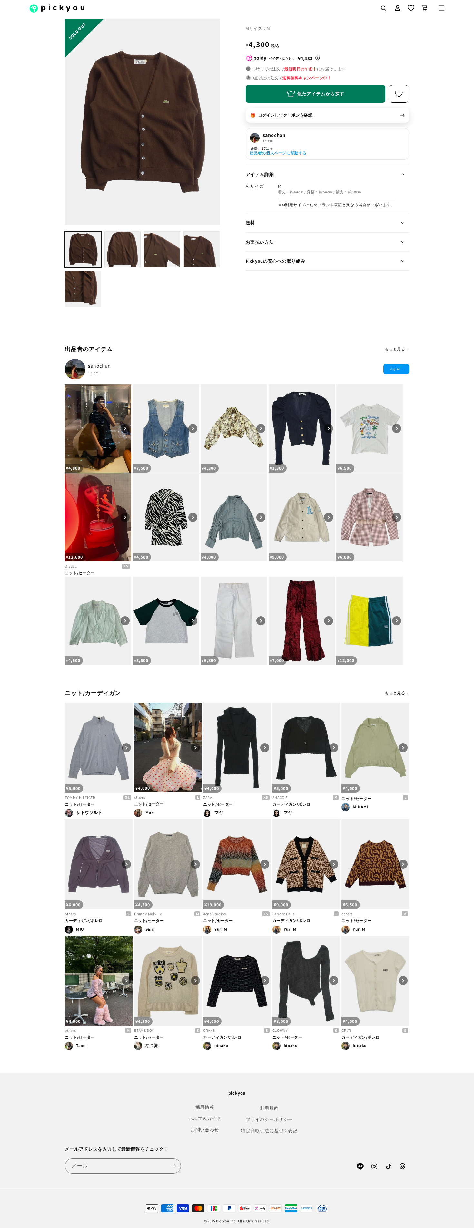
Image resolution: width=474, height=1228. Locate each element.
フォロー (396, 369)
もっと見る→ (397, 349)
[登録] (173, 1166)
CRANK (209, 1030)
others (139, 797)
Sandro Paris (283, 913)
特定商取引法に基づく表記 (269, 1131)
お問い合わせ (205, 1130)
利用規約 (269, 1108)
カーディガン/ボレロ (291, 804)
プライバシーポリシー (269, 1119)
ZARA (207, 797)
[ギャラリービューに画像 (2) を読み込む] (122, 249)
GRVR (346, 1030)
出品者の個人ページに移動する (278, 152)
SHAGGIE (280, 797)
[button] (441, 8)
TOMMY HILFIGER (80, 797)
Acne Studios (214, 913)
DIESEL (71, 566)
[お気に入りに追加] (399, 94)
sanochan (99, 365)
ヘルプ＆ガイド (204, 1118)
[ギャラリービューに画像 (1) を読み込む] (83, 249)
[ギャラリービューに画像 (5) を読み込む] (83, 289)
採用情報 (204, 1107)
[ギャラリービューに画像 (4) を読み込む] (201, 249)
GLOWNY (280, 1030)
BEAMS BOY (144, 1030)
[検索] (383, 8)
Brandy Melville (148, 913)
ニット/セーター (80, 573)
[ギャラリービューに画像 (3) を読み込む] (162, 249)
